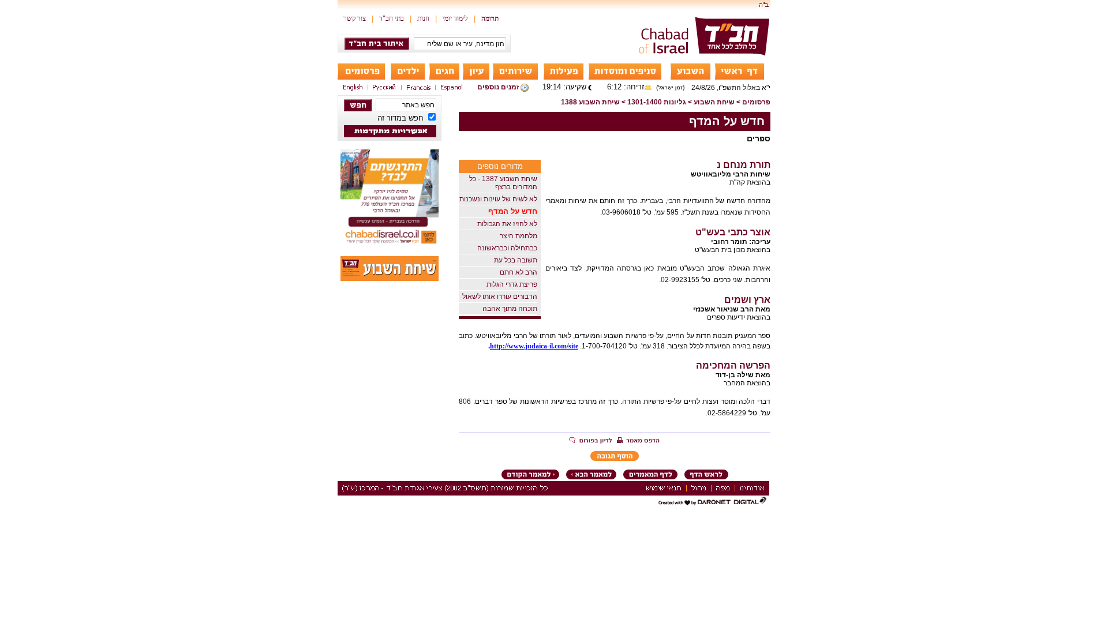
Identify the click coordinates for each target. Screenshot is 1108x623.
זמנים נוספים (498, 87)
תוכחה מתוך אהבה (509, 309)
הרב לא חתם (518, 272)
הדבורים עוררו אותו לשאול (499, 296)
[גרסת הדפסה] (638, 441)
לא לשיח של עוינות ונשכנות (498, 199)
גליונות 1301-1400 (656, 102)
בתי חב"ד (391, 18)
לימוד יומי (455, 18)
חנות (423, 18)
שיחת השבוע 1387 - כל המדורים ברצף (503, 183)
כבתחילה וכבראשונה (507, 248)
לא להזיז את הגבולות (507, 224)
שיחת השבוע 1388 (590, 102)
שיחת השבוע (714, 102)
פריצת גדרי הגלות (511, 284)
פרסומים (756, 102)
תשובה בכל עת (515, 260)
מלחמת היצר (518, 236)
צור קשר (354, 18)
